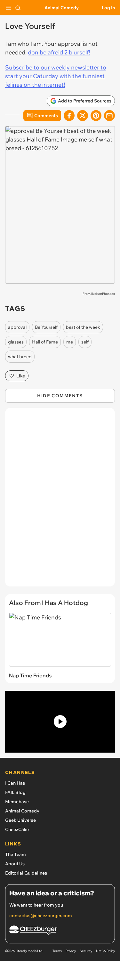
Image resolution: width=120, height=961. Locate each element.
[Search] (18, 7)
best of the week (83, 327)
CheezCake (17, 829)
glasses (16, 342)
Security (86, 951)
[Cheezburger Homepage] (60, 931)
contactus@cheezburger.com (40, 915)
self (85, 342)
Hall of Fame (45, 342)
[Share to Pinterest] (96, 115)
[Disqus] (60, 500)
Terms (57, 951)
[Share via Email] (109, 115)
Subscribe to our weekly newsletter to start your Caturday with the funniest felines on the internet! (55, 76)
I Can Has (15, 783)
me (69, 342)
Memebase (17, 801)
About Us (15, 864)
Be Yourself (46, 327)
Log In (108, 8)
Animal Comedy (61, 8)
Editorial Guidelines (26, 873)
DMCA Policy (105, 951)
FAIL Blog (15, 792)
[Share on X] (82, 115)
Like (20, 376)
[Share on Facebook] (69, 115)
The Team (15, 854)
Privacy (71, 951)
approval (17, 327)
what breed (20, 356)
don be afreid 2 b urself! (59, 52)
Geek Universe (20, 820)
